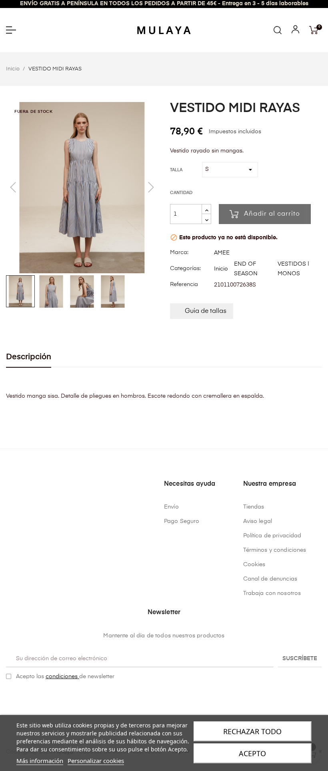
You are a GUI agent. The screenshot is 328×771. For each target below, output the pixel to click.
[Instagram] (170, 697)
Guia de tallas (205, 311)
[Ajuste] (295, 31)
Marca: (179, 252)
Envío (171, 507)
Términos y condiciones (274, 550)
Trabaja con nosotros (272, 593)
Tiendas (253, 507)
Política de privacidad (272, 536)
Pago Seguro (182, 521)
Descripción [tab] (28, 357)
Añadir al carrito (272, 214)
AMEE (222, 253)
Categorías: (185, 268)
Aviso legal (257, 521)
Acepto (252, 753)
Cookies (254, 564)
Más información (39, 761)
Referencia (184, 284)
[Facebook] (158, 697)
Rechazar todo (252, 731)
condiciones (62, 676)
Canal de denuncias (270, 579)
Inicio (221, 269)
